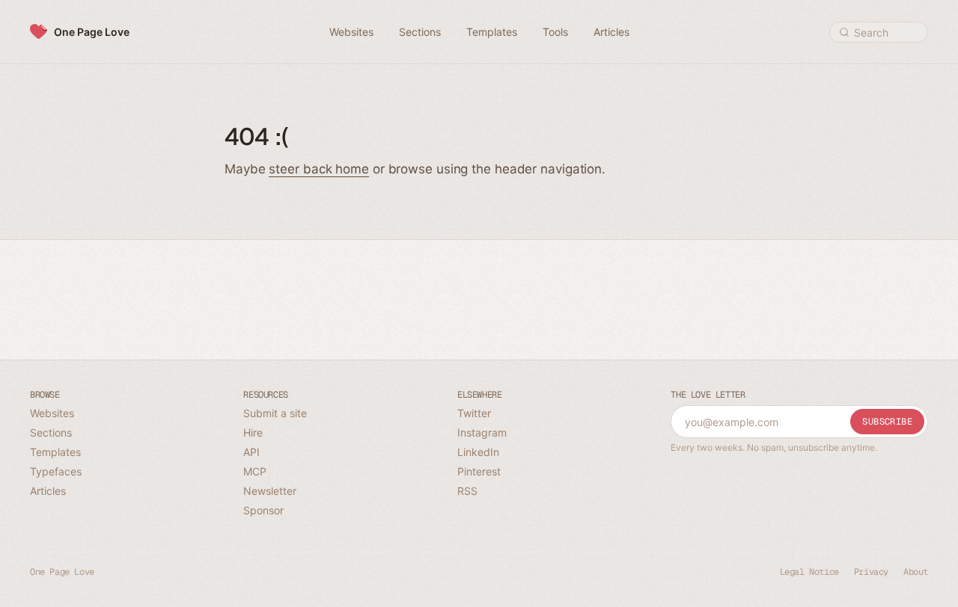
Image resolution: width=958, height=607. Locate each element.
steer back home (319, 168)
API (251, 452)
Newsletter (269, 490)
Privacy (871, 572)
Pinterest (479, 471)
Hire (253, 432)
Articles (48, 490)
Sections (51, 432)
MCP (254, 471)
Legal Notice (809, 572)
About (915, 572)
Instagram (482, 432)
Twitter (474, 413)
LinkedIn (478, 452)
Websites (52, 413)
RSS (467, 490)
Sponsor (263, 510)
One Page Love (91, 31)
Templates (55, 452)
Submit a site (275, 413)
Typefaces (56, 471)
